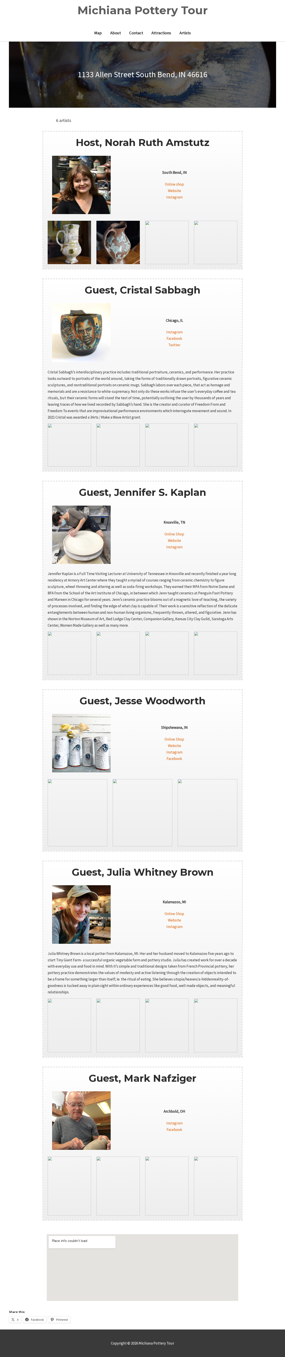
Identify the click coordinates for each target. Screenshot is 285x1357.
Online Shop (174, 534)
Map (98, 32)
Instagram (174, 197)
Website (174, 190)
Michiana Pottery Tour (142, 10)
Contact (136, 32)
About (115, 32)
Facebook (174, 338)
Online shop (174, 184)
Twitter (174, 344)
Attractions (161, 32)
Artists (185, 32)
